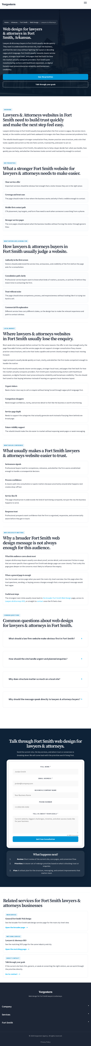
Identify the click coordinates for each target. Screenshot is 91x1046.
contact (40, 601)
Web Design (34, 22)
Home (6, 22)
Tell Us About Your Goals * (45, 814)
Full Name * (45, 767)
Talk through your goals (46, 84)
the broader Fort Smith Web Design (57, 598)
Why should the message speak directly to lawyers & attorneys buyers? (44, 699)
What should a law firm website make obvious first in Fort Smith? (42, 638)
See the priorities (45, 77)
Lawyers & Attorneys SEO (15, 601)
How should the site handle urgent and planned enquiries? (38, 658)
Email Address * (45, 778)
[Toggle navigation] (86, 4)
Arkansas (14, 22)
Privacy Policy (45, 1042)
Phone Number (45, 802)
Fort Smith (23, 22)
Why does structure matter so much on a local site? (34, 678)
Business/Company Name (45, 790)
